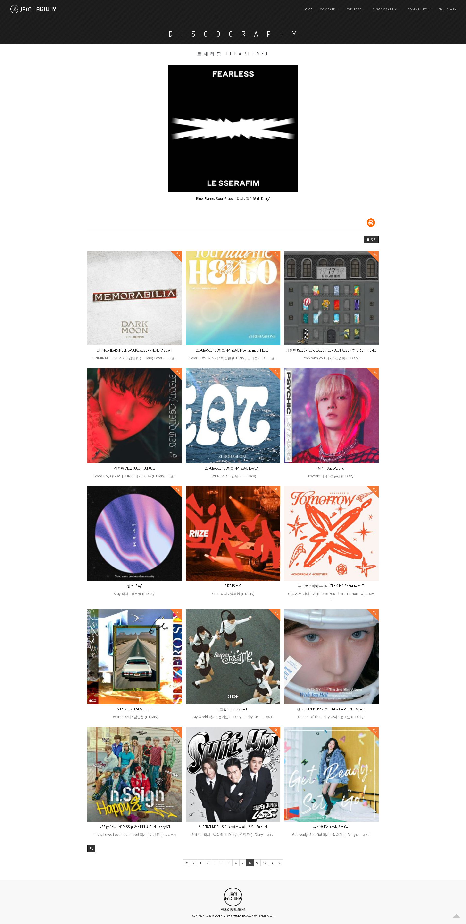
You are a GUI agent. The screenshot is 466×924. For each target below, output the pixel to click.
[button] (371, 239)
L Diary (449, 9)
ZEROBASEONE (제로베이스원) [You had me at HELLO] (233, 350)
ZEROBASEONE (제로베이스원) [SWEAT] (233, 468)
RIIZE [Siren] (233, 586)
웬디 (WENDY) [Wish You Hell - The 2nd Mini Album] (331, 709)
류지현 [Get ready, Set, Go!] (331, 827)
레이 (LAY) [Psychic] (331, 468)
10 (264, 863)
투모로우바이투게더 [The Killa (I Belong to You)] (331, 586)
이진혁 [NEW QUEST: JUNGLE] (134, 468)
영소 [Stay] (134, 586)
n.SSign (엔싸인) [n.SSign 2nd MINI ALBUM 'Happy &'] (134, 827)
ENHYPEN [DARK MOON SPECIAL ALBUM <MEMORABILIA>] (135, 350)
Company (329, 9)
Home (308, 9)
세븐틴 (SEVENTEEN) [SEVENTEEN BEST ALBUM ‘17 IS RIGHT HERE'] (331, 350)
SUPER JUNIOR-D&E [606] (134, 709)
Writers (355, 9)
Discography (385, 9)
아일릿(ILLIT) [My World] (233, 709)
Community (419, 9)
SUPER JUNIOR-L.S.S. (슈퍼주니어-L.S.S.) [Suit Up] (233, 827)
